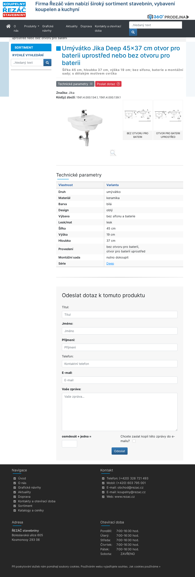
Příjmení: (68, 340)
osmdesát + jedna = (76, 436)
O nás (16, 28)
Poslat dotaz (106, 84)
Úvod (22, 478)
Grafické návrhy (48, 28)
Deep (110, 263)
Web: (110, 496)
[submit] (133, 32)
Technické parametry (73, 84)
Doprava (86, 26)
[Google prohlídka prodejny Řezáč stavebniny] (169, 17)
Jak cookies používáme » (145, 566)
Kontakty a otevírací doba (108, 28)
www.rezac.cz (125, 496)
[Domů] (17, 9)
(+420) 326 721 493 (133, 478)
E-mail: (67, 373)
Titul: (65, 307)
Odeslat (119, 451)
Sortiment (25, 506)
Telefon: (67, 356)
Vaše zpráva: (71, 389)
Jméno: (67, 323)
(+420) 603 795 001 (131, 483)
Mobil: (111, 483)
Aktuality (72, 26)
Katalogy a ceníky (31, 510)
